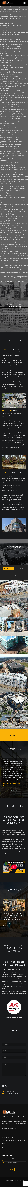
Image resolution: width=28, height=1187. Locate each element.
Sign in (11, 1169)
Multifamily (19, 571)
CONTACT (13, 735)
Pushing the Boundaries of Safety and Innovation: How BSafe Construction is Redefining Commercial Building (14, 916)
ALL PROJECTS (8, 568)
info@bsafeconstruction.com (13, 1093)
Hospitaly (8, 571)
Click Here (11, 1165)
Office (14, 575)
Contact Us (14, 311)
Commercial (20, 568)
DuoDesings (14, 1182)
